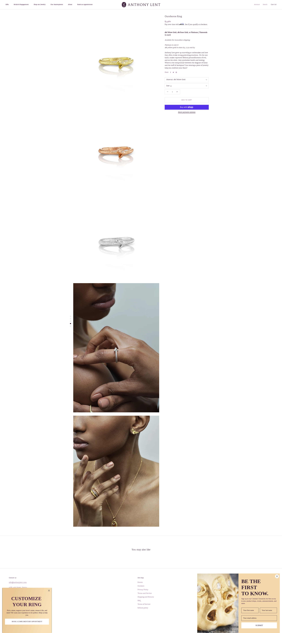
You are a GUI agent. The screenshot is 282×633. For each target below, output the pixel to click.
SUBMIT (259, 625)
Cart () (273, 4)
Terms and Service (145, 593)
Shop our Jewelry (39, 4)
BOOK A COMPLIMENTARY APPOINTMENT (27, 621)
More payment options (186, 112)
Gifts (7, 4)
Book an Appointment (85, 4)
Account (257, 4)
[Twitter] (173, 72)
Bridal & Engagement (21, 4)
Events (140, 582)
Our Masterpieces (57, 4)
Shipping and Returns (146, 597)
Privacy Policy (143, 590)
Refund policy (143, 608)
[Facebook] (170, 72)
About (70, 4)
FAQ (139, 601)
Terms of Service (144, 604)
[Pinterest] (176, 72)
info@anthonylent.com (18, 582)
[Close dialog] (49, 590)
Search (265, 4)
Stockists (141, 586)
